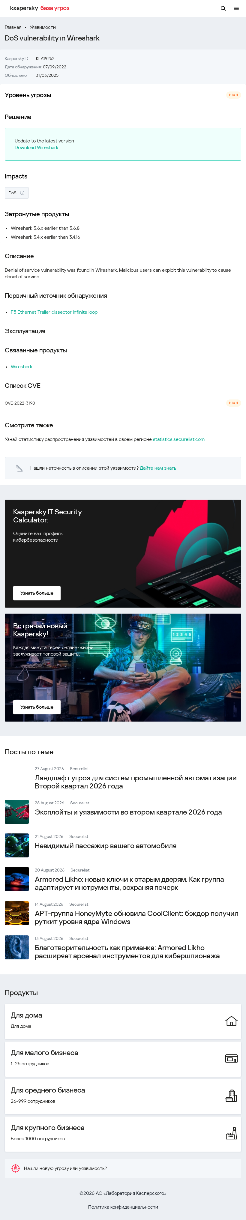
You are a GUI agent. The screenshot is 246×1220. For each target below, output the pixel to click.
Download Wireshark (36, 147)
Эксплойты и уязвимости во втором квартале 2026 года (128, 812)
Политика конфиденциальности (123, 1207)
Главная (13, 27)
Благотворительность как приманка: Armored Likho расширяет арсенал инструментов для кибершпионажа (127, 951)
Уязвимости (43, 27)
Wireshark (21, 366)
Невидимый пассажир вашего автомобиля (105, 846)
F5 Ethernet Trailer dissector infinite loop (54, 312)
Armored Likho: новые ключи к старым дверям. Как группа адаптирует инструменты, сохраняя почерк (129, 883)
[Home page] (41, 8)
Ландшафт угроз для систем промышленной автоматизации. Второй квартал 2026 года (136, 782)
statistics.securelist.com (179, 439)
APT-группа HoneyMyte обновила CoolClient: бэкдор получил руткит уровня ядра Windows (136, 917)
